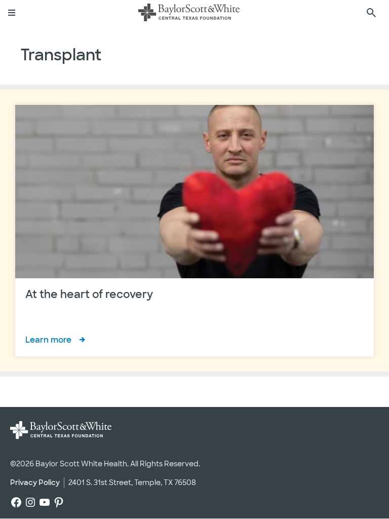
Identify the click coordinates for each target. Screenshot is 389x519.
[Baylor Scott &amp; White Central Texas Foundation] (189, 13)
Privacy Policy (35, 482)
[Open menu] (12, 12)
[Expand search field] (371, 12)
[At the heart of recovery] (194, 230)
